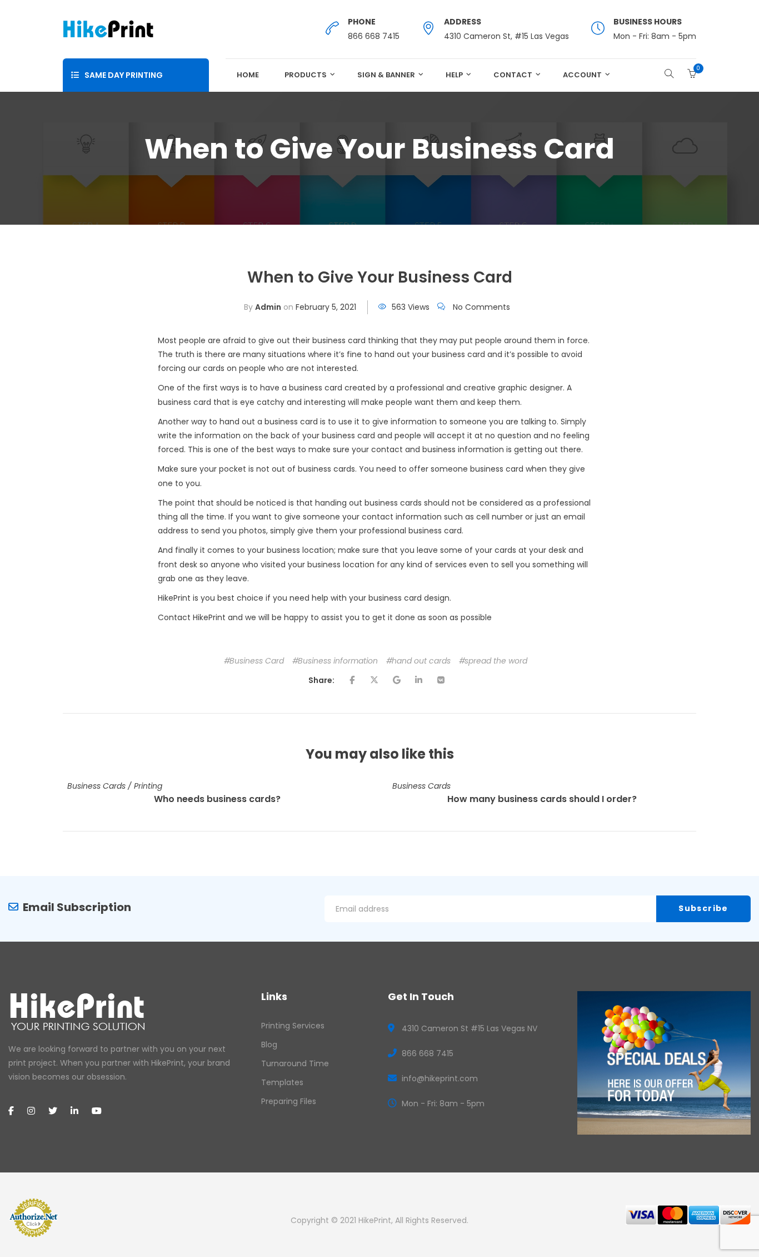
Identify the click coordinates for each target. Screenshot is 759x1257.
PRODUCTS (305, 75)
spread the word (496, 660)
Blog (269, 1044)
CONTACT (512, 75)
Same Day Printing (123, 75)
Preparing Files (288, 1101)
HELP (454, 75)
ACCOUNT (582, 75)
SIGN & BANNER (386, 75)
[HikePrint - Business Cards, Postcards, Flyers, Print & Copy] (108, 28)
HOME (248, 75)
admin (268, 307)
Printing (148, 785)
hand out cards (421, 660)
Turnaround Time (295, 1063)
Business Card (256, 660)
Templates (282, 1082)
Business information (338, 660)
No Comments (481, 307)
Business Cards (96, 785)
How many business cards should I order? (542, 799)
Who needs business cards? (217, 799)
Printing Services (292, 1025)
